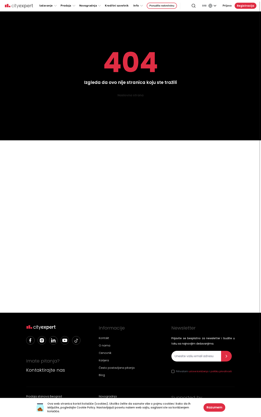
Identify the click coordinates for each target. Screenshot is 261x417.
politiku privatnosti (221, 371)
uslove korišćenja (198, 371)
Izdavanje (46, 5)
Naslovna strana (130, 95)
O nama (104, 345)
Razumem (214, 407)
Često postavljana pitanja (117, 368)
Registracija (245, 6)
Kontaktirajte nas (45, 370)
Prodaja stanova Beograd (44, 396)
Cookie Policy (86, 407)
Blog (102, 375)
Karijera (104, 360)
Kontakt (104, 338)
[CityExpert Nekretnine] (19, 6)
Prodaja (66, 5)
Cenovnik (105, 353)
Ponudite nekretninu (161, 5)
